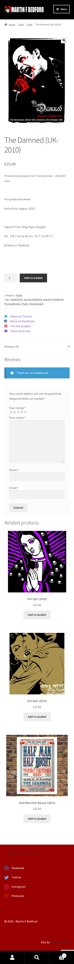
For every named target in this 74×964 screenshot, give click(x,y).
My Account (12, 957)
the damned (36, 304)
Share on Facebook (22, 321)
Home (12, 24)
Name (14, 470)
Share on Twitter (21, 316)
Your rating (17, 408)
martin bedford (33, 299)
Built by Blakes (60, 942)
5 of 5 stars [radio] (25, 412)
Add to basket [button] (37, 615)
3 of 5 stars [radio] (18, 412)
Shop (21, 24)
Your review (17, 417)
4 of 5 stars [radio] (21, 412)
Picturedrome (12, 304)
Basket (57, 954)
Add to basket (33, 278)
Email (14, 488)
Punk (29, 24)
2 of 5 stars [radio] (14, 412)
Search (37, 957)
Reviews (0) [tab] (11, 346)
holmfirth (16, 299)
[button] (64, 40)
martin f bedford (53, 299)
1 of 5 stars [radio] (10, 412)
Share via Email (20, 331)
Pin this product (20, 326)
